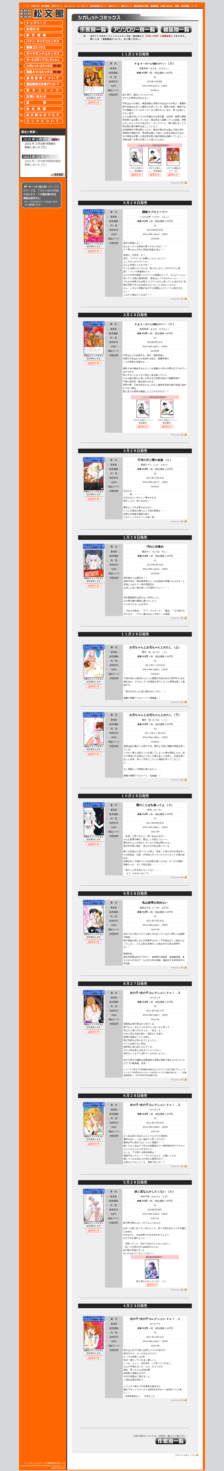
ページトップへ (178, 183)
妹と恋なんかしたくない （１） (152, 1281)
